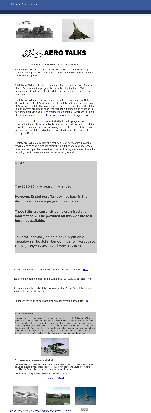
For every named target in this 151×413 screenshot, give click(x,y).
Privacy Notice (57, 410)
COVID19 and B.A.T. (49, 412)
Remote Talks (37, 412)
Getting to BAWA (26, 412)
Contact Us (67, 410)
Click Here (31, 333)
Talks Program (15, 412)
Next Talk (26, 410)
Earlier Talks (34, 410)
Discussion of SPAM (45, 410)
